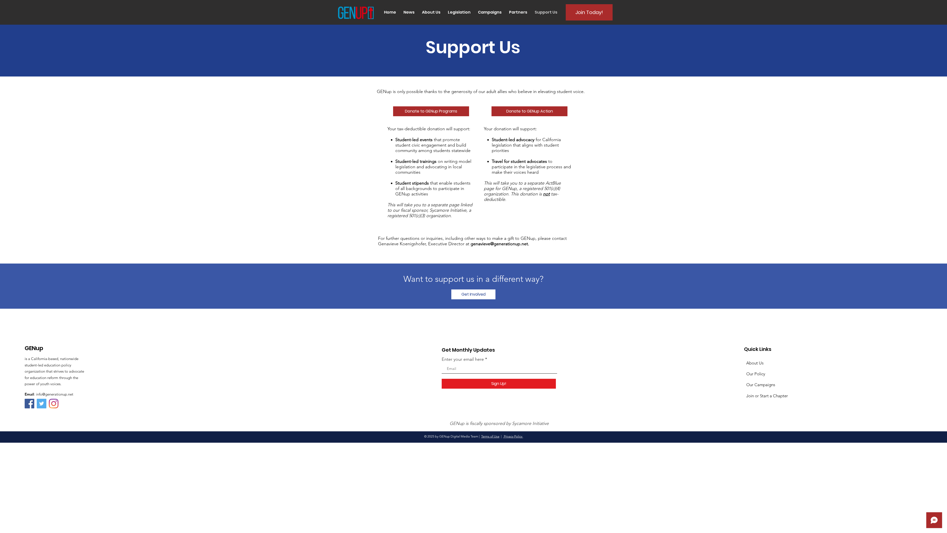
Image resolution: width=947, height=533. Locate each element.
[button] (409, 12)
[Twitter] (41, 403)
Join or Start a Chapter (767, 395)
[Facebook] (29, 403)
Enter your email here (463, 359)
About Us (755, 363)
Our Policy (755, 373)
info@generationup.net (54, 394)
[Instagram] (53, 403)
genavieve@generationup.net (499, 244)
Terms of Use (490, 436)
